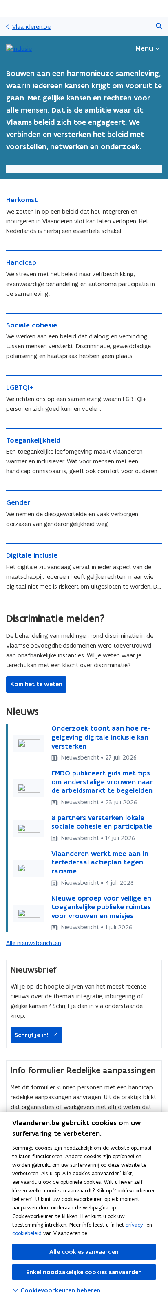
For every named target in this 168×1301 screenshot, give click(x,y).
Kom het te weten (36, 684)
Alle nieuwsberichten (33, 943)
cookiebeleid (27, 1233)
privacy (134, 1224)
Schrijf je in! (30, 1035)
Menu (144, 48)
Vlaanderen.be (31, 27)
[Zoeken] (159, 27)
